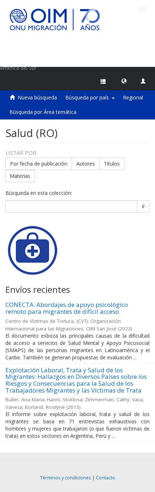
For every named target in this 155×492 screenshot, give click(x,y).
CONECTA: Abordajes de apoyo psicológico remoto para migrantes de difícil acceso (66, 308)
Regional (133, 97)
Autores (85, 163)
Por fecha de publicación (38, 163)
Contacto (105, 478)
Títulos (112, 163)
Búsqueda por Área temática (42, 111)
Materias (20, 175)
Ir (143, 206)
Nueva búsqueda (37, 97)
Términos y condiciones (65, 478)
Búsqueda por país (88, 97)
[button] (124, 80)
